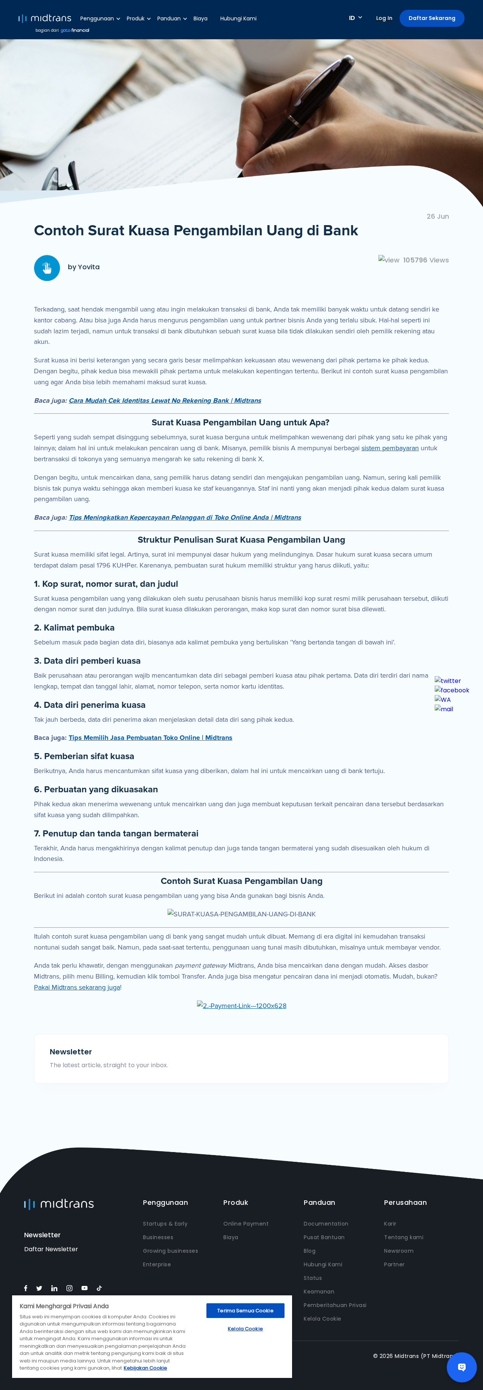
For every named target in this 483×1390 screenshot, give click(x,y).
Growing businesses (170, 1251)
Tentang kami (403, 1237)
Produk (136, 18)
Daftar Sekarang (432, 18)
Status (313, 1278)
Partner (394, 1264)
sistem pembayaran (390, 448)
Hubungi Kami (238, 18)
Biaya (201, 18)
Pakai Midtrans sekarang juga (77, 987)
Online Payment (246, 1223)
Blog (309, 1251)
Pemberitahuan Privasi (335, 1305)
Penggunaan (97, 18)
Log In (384, 18)
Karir (390, 1223)
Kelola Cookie (322, 1318)
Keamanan (319, 1291)
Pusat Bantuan (324, 1237)
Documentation (326, 1223)
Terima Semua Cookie (245, 1310)
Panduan (169, 18)
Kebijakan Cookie (145, 1368)
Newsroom (399, 1251)
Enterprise (157, 1264)
